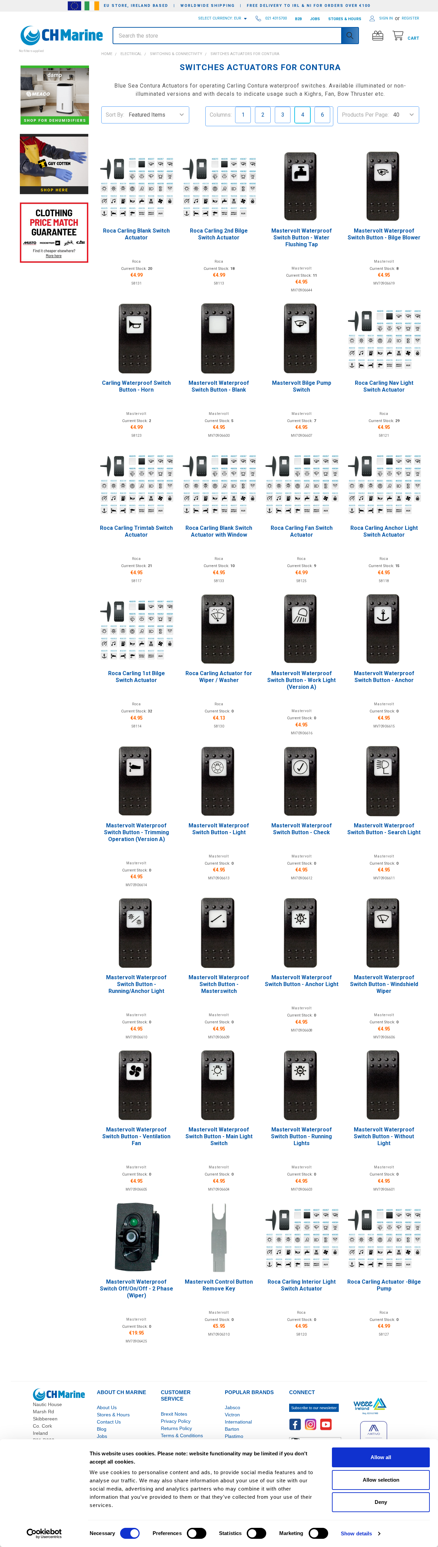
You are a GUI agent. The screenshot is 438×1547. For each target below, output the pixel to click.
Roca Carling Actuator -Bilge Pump (384, 1285)
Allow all (381, 1457)
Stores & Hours (113, 1414)
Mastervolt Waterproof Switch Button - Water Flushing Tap (301, 237)
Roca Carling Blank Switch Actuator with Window (218, 531)
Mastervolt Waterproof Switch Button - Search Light (384, 829)
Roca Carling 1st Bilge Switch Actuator (136, 676)
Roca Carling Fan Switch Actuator (302, 531)
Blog (101, 1429)
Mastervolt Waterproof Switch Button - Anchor (384, 676)
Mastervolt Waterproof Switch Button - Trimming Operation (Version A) (136, 832)
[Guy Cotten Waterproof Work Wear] (54, 164)
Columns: (221, 115)
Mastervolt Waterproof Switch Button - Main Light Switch (219, 1136)
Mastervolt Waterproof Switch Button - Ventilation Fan (136, 1136)
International (238, 1422)
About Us (107, 1407)
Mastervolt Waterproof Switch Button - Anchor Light (301, 980)
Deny (381, 1502)
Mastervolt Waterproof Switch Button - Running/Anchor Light (136, 984)
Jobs (102, 1436)
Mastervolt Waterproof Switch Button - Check (301, 829)
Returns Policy (176, 1428)
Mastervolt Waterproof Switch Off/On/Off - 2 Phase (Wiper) (136, 1289)
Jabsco (232, 1407)
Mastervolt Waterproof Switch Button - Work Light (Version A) (301, 680)
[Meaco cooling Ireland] (55, 95)
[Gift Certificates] (379, 35)
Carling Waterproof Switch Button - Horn (136, 386)
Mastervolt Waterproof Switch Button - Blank (219, 386)
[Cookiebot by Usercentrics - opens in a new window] (44, 1534)
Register (410, 18)
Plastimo (234, 1436)
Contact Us (109, 1422)
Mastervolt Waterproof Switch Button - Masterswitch (219, 984)
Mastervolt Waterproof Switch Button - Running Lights (301, 1136)
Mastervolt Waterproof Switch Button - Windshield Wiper (384, 984)
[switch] (196, 1533)
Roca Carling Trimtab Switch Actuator (136, 531)
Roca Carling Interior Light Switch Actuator (302, 1285)
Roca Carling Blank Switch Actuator (136, 234)
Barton (232, 1429)
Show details (356, 1533)
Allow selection (381, 1480)
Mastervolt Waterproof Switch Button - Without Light (384, 1136)
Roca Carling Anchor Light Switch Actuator (384, 531)
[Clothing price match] (54, 232)
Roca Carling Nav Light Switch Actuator (384, 386)
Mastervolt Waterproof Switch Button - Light (219, 829)
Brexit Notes (174, 1414)
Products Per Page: (365, 115)
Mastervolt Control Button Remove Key (219, 1285)
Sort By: (115, 115)
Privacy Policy (176, 1421)
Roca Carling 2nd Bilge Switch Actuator (219, 234)
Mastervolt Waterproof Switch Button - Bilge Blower (384, 234)
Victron (232, 1414)
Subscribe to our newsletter (314, 1408)
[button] (54, 47)
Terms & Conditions (182, 1435)
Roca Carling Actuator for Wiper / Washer (218, 676)
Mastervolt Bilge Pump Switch (301, 386)
